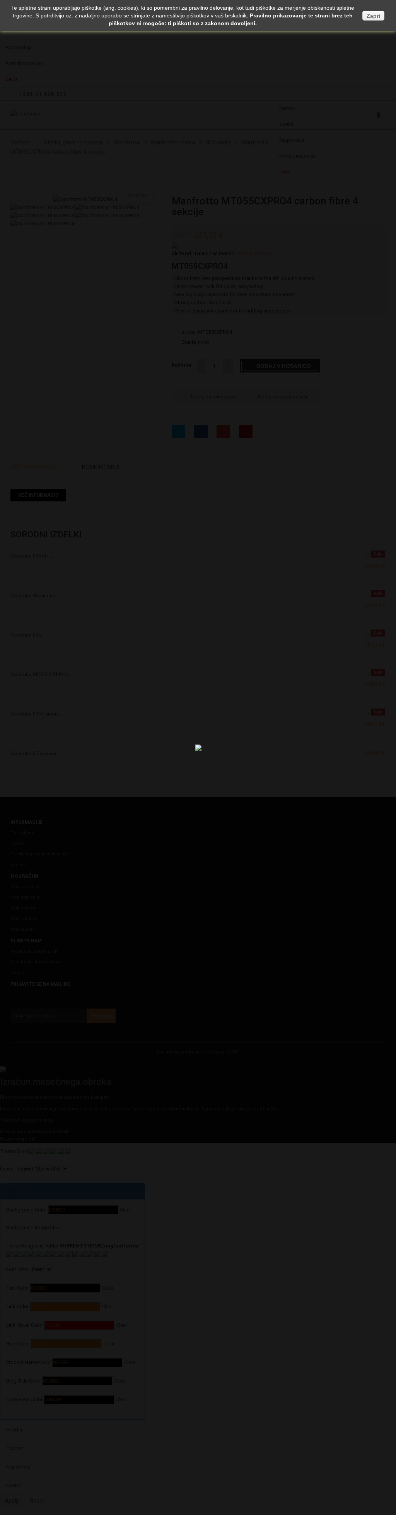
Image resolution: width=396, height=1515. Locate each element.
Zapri (373, 16)
